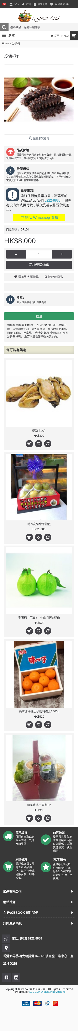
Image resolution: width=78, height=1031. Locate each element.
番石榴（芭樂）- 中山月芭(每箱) (39, 617)
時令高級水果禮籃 (39, 524)
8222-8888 (53, 200)
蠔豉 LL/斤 (39, 430)
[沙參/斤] (39, 99)
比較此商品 (55, 276)
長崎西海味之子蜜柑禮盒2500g (39, 711)
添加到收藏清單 (28, 276)
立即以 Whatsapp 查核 (39, 217)
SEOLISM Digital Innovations (47, 991)
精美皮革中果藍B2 (39, 805)
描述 (39, 316)
